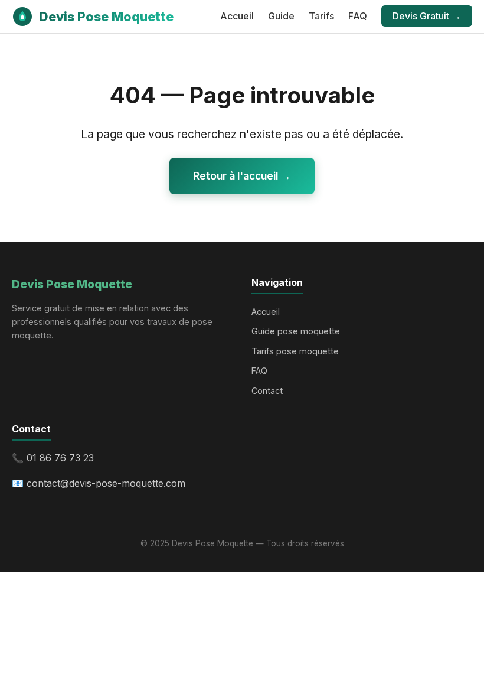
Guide (281, 16)
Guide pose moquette (295, 331)
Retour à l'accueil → (242, 176)
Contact (267, 391)
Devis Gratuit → (427, 16)
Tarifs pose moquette (295, 351)
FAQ (357, 16)
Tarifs (321, 16)
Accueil (237, 16)
